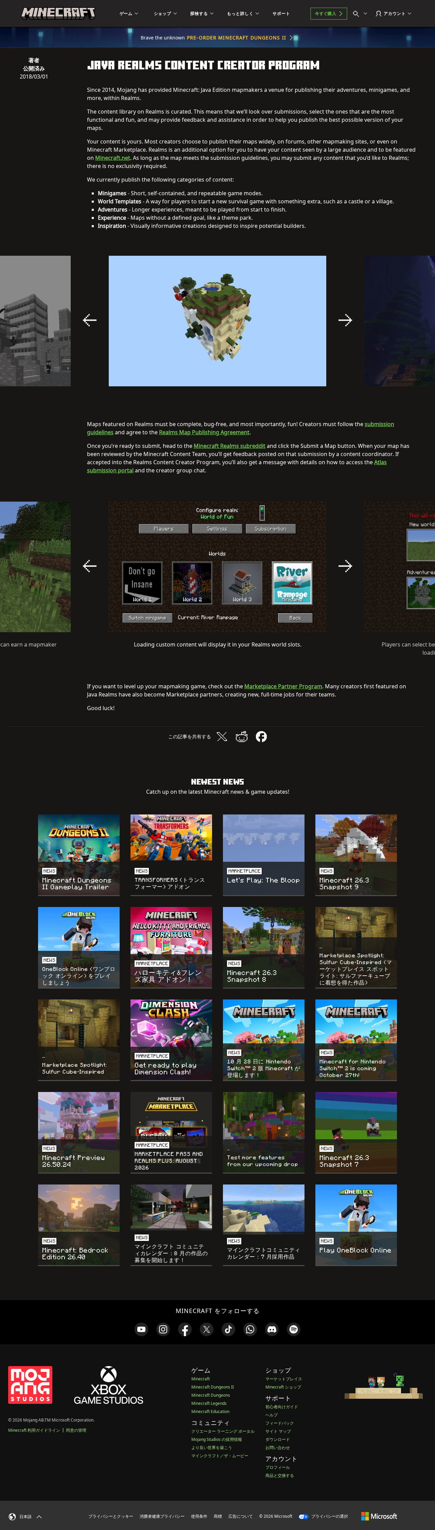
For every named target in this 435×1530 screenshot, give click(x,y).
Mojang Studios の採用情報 (216, 1439)
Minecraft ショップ (283, 1387)
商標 (218, 1516)
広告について (240, 1516)
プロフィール (277, 1467)
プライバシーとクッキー (110, 1516)
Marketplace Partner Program (283, 686)
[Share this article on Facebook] (261, 736)
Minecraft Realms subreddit (229, 446)
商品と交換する (279, 1475)
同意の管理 (76, 1430)
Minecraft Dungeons (210, 1395)
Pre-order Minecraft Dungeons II (236, 37)
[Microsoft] (379, 1516)
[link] (141, 1329)
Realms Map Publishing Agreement (204, 432)
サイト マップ (278, 1431)
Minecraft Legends (209, 1403)
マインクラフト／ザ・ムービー (219, 1456)
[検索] (361, 13)
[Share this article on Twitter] (221, 736)
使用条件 (199, 1516)
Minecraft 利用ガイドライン (34, 1430)
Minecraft (200, 1379)
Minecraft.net (112, 158)
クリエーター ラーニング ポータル (223, 1431)
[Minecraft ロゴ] (58, 13)
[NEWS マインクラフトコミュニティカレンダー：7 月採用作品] (263, 1209)
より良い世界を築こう (211, 1447)
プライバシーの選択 (329, 1516)
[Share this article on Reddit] (242, 736)
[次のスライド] (345, 320)
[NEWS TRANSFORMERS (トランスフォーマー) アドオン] (171, 837)
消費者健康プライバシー (162, 1516)
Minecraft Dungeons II (212, 1387)
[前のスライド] (90, 320)
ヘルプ (271, 1415)
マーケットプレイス (283, 1379)
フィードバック (279, 1423)
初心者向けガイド (281, 1407)
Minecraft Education (210, 1411)
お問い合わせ (277, 1447)
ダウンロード (277, 1439)
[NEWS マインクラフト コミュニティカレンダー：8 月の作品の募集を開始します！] (171, 1207)
